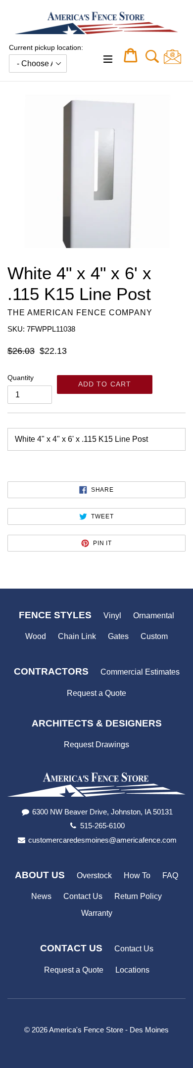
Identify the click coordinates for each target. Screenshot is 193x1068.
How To (137, 875)
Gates (118, 636)
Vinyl (112, 615)
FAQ (170, 875)
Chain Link (77, 636)
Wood (35, 636)
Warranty (96, 913)
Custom (154, 636)
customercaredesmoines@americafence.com (102, 840)
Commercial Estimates (140, 672)
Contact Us (82, 896)
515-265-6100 (102, 825)
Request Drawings (96, 744)
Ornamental (153, 615)
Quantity (20, 378)
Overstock (94, 875)
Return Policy (138, 896)
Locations (132, 970)
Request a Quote (96, 693)
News (41, 896)
